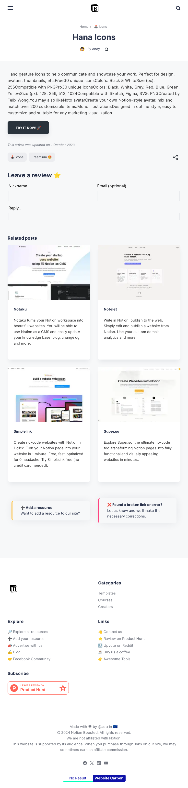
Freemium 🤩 (42, 157)
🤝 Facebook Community (29, 659)
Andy (96, 49)
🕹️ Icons (17, 157)
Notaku (20, 309)
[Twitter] (90, 764)
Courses (105, 600)
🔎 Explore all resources (28, 632)
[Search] (178, 8)
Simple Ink (23, 431)
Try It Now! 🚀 (28, 128)
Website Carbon (108, 778)
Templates (107, 593)
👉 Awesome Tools (114, 659)
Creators (105, 607)
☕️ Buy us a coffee (114, 652)
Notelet (110, 309)
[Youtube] (104, 764)
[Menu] (10, 8)
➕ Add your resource (26, 638)
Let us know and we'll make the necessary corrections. (134, 510)
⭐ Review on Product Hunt (121, 638)
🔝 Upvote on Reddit (115, 645)
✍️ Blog (14, 652)
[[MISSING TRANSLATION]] (175, 158)
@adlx (103, 726)
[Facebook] (83, 764)
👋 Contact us (110, 632)
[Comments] (107, 49)
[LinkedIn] (97, 764)
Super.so (111, 431)
